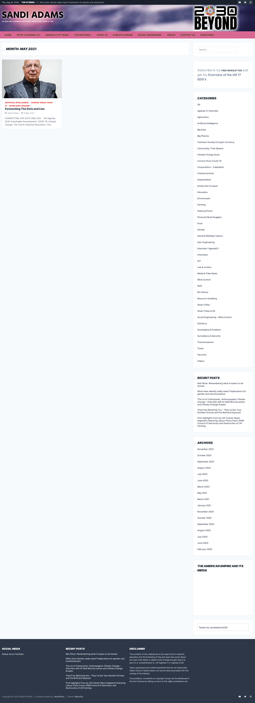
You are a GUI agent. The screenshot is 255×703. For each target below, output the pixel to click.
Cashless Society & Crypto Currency (215, 142)
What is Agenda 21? (28, 35)
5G (198, 104)
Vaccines (202, 354)
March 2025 (203, 486)
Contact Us (187, 35)
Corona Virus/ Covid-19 (209, 161)
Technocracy (83, 35)
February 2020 (204, 549)
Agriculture (203, 117)
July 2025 (202, 474)
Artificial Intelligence (17, 103)
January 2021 (204, 505)
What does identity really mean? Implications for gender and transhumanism (73, 2)
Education (202, 192)
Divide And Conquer (19, 106)
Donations (207, 35)
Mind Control (204, 279)
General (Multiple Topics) (210, 236)
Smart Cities (203, 304)
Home (8, 35)
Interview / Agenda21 (208, 248)
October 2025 (204, 455)
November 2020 (205, 511)
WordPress (59, 696)
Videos (171, 35)
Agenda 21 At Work (57, 35)
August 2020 (204, 530)
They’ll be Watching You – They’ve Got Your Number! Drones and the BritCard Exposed (219, 411)
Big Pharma (203, 136)
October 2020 (204, 518)
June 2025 (202, 480)
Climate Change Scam (208, 154)
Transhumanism (205, 342)
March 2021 (203, 499)
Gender (201, 229)
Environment (203, 198)
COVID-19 (102, 35)
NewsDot (79, 696)
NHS (199, 286)
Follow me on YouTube (13, 654)
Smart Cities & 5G (206, 311)
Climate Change (123, 35)
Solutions (202, 323)
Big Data (201, 129)
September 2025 (205, 461)
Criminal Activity (205, 173)
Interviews (202, 254)
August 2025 (204, 467)
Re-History (202, 292)
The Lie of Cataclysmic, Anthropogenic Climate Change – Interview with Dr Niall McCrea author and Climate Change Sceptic (221, 402)
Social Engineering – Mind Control (214, 317)
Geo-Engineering (206, 242)
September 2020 (205, 524)
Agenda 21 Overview (207, 110)
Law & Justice (204, 267)
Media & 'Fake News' (207, 273)
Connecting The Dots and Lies (25, 108)
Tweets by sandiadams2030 (213, 627)
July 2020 (202, 536)
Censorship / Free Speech (210, 148)
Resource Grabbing (207, 298)
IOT (199, 261)
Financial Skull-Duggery (209, 217)
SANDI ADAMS (32, 15)
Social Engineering (150, 35)
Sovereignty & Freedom (209, 329)
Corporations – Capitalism (210, 167)
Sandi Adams (13, 113)
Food (199, 223)
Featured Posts (205, 211)
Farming (201, 204)
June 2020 (202, 543)
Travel (200, 348)
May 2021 (202, 493)
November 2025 (205, 449)
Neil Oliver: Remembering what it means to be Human (220, 384)
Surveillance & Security (208, 336)
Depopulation (204, 179)
